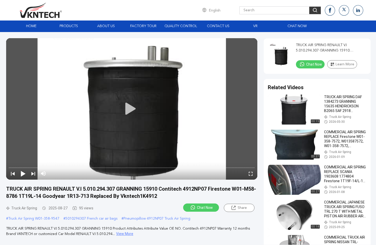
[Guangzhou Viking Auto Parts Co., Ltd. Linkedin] (358, 10)
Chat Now (297, 26)
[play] (131, 109)
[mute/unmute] (43, 173)
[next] (33, 173)
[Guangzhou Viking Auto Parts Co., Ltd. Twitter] (344, 10)
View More (124, 234)
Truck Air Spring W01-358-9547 (33, 218)
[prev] (13, 173)
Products (69, 26)
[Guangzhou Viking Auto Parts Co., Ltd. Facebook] (330, 10)
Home (31, 26)
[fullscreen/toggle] (251, 173)
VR (255, 26)
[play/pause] (23, 173)
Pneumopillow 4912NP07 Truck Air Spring (157, 218)
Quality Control (180, 26)
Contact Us (218, 26)
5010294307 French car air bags (91, 218)
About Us (106, 26)
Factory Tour (143, 26)
